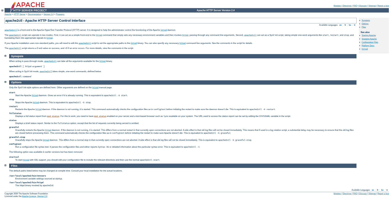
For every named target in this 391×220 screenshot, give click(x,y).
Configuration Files (370, 42)
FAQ (355, 6)
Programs (60, 14)
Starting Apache (369, 35)
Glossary (363, 6)
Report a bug (383, 6)
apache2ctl (11, 30)
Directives (347, 6)
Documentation (34, 14)
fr (345, 25)
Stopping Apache (369, 39)
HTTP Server (19, 14)
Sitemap (372, 6)
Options (365, 24)
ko (350, 25)
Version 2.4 (48, 14)
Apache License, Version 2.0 (34, 196)
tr (354, 25)
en (340, 25)
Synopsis (366, 20)
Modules (337, 6)
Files (364, 27)
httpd (164, 30)
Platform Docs (368, 45)
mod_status (53, 116)
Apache (8, 14)
